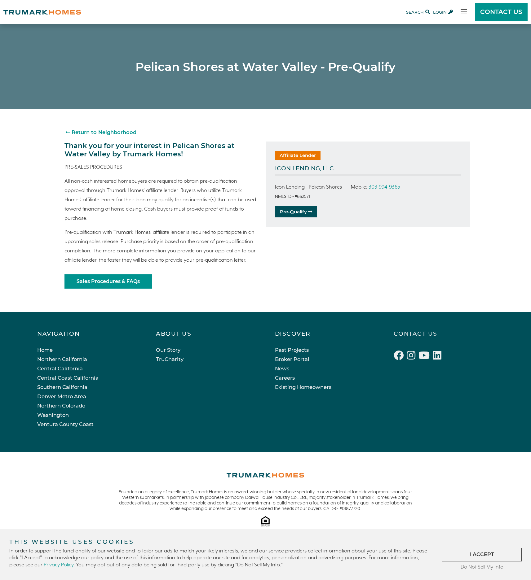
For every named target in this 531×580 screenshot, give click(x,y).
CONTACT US (501, 11)
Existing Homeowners (303, 387)
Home (45, 350)
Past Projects (292, 350)
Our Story (168, 350)
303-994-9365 (384, 187)
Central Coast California (68, 378)
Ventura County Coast (65, 424)
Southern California (62, 387)
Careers (285, 378)
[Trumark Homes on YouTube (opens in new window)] (425, 356)
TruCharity (170, 359)
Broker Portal (292, 359)
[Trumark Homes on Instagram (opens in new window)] (412, 356)
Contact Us (415, 333)
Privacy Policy (58, 565)
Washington (53, 415)
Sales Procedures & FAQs (108, 281)
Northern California (62, 359)
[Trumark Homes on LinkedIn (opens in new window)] (438, 356)
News (282, 368)
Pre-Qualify (294, 212)
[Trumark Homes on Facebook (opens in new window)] (400, 356)
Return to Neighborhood (103, 132)
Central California (60, 368)
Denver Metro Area (61, 396)
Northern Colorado (61, 406)
